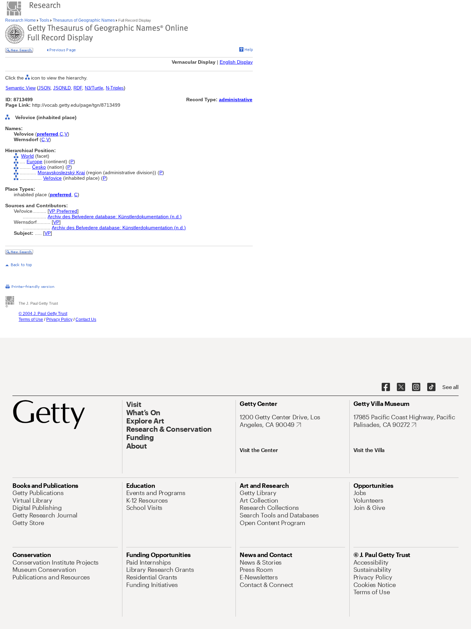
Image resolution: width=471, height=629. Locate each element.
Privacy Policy (59, 319)
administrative (235, 99)
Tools (44, 20)
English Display (236, 62)
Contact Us (86, 319)
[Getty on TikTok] (431, 387)
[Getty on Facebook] (386, 387)
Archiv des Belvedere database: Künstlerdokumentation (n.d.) (115, 216)
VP (56, 222)
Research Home (21, 20)
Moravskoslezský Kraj (61, 172)
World (27, 156)
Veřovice (52, 178)
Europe (34, 161)
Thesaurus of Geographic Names (84, 20)
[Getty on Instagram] (416, 387)
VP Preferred (63, 211)
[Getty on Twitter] (401, 387)
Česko (39, 167)
